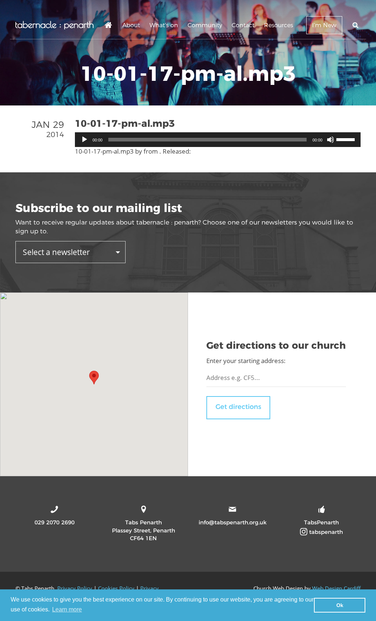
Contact (243, 25)
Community (205, 25)
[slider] (346, 139)
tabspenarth (325, 531)
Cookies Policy (116, 588)
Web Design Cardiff (336, 588)
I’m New (324, 25)
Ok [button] (339, 605)
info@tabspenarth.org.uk (233, 522)
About (131, 25)
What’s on (163, 25)
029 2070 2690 (55, 522)
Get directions (238, 407)
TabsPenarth (321, 522)
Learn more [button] (67, 609)
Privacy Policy (74, 588)
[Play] (84, 139)
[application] (218, 139)
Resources (278, 25)
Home (109, 26)
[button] (94, 377)
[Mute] (330, 139)
